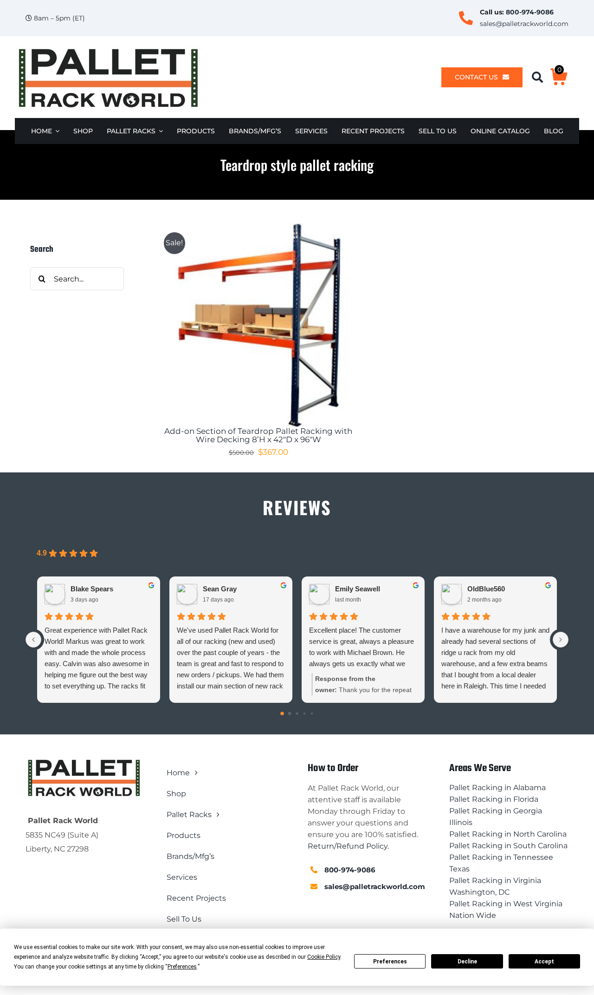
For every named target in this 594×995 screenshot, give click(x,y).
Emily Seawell (357, 589)
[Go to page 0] (282, 713)
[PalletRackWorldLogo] (107, 49)
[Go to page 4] (312, 713)
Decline (467, 961)
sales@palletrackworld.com (524, 24)
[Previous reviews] (33, 640)
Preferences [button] (182, 966)
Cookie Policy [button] (323, 957)
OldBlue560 (486, 589)
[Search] (541, 77)
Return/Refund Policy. (348, 846)
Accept (544, 961)
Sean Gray (220, 589)
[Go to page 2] (297, 714)
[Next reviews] (560, 640)
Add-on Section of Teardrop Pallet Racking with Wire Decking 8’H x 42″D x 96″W (258, 435)
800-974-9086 (530, 12)
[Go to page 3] (304, 713)
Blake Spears (92, 589)
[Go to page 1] (289, 713)
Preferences (390, 961)
